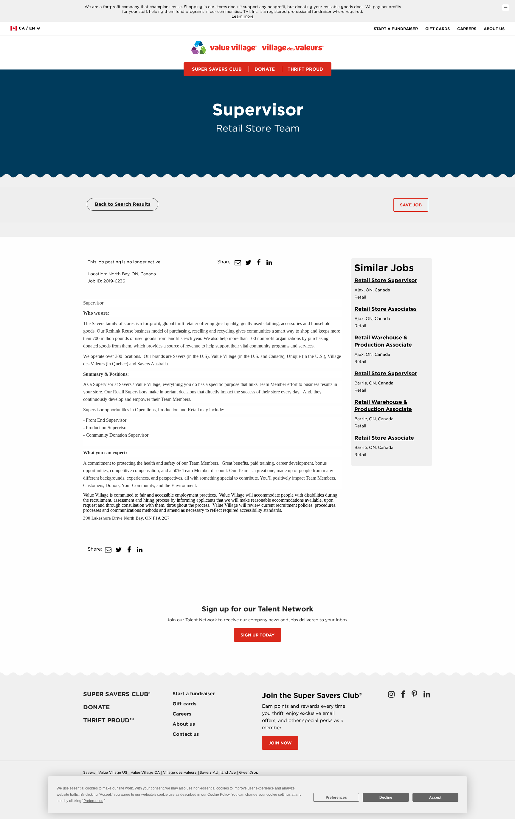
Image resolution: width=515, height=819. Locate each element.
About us (494, 29)
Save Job (411, 205)
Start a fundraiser (396, 29)
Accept (435, 797)
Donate (265, 69)
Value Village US (112, 772)
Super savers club (217, 69)
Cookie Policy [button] (218, 794)
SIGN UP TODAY (257, 635)
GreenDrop (248, 772)
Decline (385, 797)
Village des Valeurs (179, 772)
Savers (89, 772)
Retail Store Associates (385, 309)
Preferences (336, 797)
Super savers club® (116, 694)
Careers (466, 29)
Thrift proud (305, 69)
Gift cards (437, 29)
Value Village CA (145, 772)
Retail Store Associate (384, 438)
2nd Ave (228, 772)
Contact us (186, 734)
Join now (280, 743)
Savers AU (209, 772)
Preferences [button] (93, 801)
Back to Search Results (123, 204)
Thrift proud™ (108, 720)
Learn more (243, 16)
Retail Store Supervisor (385, 280)
